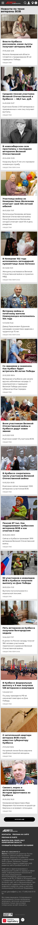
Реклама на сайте (20, 834)
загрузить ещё (19, 819)
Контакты (6, 834)
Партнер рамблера (20, 914)
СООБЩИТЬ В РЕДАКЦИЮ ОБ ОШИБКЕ (17, 845)
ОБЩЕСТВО (7, 62)
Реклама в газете (9, 837)
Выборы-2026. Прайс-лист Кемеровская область (13, 841)
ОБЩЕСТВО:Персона (11, 167)
